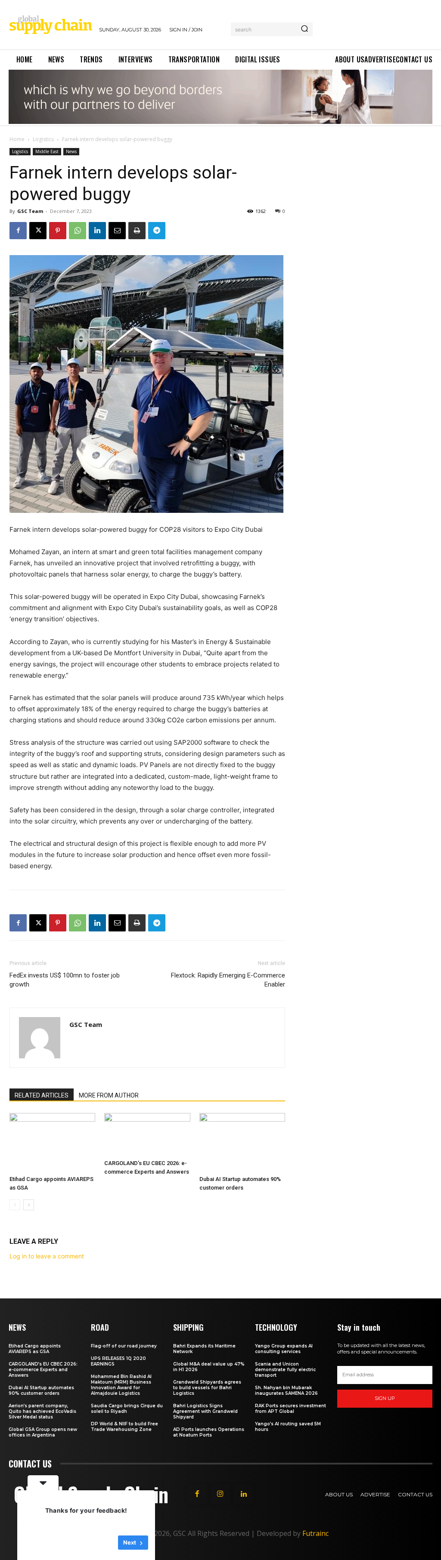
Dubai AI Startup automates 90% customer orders (41, 1390)
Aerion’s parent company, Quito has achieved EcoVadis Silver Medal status (42, 1411)
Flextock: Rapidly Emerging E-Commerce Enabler (228, 979)
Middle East (47, 151)
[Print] (137, 230)
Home (17, 139)
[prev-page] (14, 1204)
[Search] (304, 29)
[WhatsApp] (77, 230)
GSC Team (30, 211)
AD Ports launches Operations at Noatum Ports (208, 1432)
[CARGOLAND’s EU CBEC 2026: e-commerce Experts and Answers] (147, 1134)
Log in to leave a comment (46, 1256)
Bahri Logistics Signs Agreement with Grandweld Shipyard (205, 1411)
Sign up (385, 1398)
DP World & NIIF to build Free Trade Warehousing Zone (124, 1426)
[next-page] (28, 1204)
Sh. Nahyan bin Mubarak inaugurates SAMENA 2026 (286, 1390)
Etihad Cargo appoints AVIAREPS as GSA (35, 1348)
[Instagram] (220, 1494)
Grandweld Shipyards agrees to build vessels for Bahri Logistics (207, 1387)
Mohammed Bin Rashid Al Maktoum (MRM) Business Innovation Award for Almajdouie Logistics (121, 1385)
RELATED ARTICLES (41, 1095)
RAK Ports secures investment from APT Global (290, 1408)
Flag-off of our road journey (124, 1346)
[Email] (117, 230)
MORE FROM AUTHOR (109, 1095)
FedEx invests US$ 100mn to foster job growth (64, 979)
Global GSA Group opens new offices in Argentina (43, 1432)
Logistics (43, 139)
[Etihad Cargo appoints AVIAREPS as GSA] (52, 1142)
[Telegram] (156, 230)
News (71, 151)
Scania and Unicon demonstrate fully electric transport (285, 1369)
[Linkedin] (97, 230)
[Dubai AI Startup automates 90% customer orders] (242, 1142)
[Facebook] (18, 230)
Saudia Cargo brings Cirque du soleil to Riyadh (127, 1408)
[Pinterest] (57, 230)
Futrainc (315, 1533)
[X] (38, 230)
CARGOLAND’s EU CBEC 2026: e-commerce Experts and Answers (43, 1369)
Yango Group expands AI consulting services (284, 1348)
